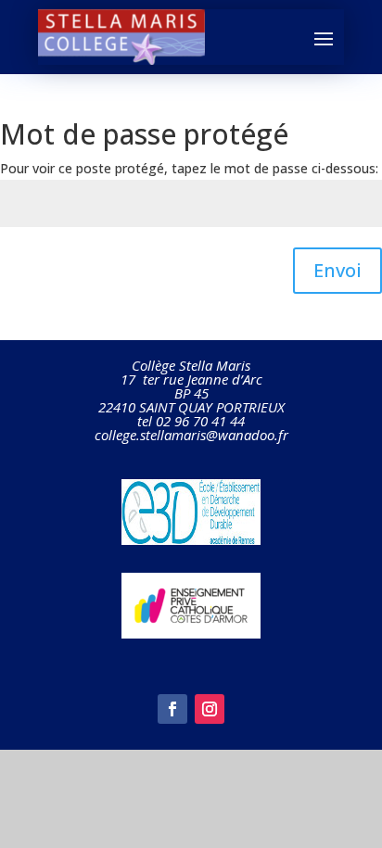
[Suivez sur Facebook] (172, 709)
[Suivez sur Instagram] (209, 709)
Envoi (337, 270)
